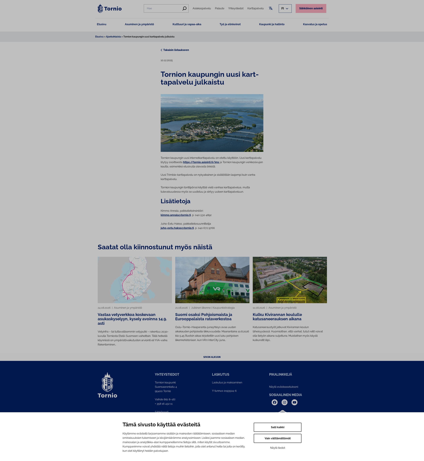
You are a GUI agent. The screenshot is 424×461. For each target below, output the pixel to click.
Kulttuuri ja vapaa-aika (187, 24)
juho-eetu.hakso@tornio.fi (177, 228)
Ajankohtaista (113, 36)
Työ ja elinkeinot (230, 24)
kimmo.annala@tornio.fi (176, 215)
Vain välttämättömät (278, 438)
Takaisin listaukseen (176, 50)
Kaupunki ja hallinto (272, 24)
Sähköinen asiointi (311, 8)
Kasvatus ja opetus (315, 24)
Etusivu (101, 24)
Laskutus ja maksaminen (227, 382)
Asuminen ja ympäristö (139, 24)
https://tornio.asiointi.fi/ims (201, 162)
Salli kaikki (277, 427)
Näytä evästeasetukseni (283, 386)
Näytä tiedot (277, 447)
